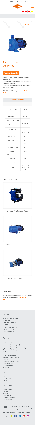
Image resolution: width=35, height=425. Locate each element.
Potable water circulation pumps (11, 350)
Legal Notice (21, 412)
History (5, 380)
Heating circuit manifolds (9, 355)
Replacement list (7, 395)
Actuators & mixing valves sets (11, 357)
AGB (7, 416)
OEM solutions (7, 351)
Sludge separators (8, 365)
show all (29, 24)
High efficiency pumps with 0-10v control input (15, 346)
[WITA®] (17, 6)
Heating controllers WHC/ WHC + (11, 361)
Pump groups (6, 359)
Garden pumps (7, 93)
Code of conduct (7, 399)
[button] (29, 32)
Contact (5, 376)
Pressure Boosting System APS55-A (16, 211)
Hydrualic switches (8, 363)
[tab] (17, 100)
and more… (6, 353)
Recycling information (9, 397)
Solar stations (6, 367)
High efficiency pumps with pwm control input (15, 348)
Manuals (5, 393)
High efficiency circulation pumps (12, 344)
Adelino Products (24, 91)
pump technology (7, 342)
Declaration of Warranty (9, 412)
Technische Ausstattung (17, 99)
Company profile (7, 389)
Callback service (7, 378)
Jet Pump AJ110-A (11, 245)
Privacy (28, 412)
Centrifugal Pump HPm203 (14, 278)
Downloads (17, 104)
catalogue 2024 (7, 391)
